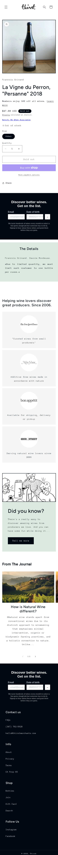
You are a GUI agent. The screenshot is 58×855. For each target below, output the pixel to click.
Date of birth (33, 212)
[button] (6, 7)
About (9, 752)
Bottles (10, 791)
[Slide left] (23, 657)
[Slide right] (35, 657)
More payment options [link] (29, 175)
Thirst (33, 854)
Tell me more (20, 540)
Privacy (10, 759)
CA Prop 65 (12, 772)
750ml (10, 137)
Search (9, 810)
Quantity (7, 143)
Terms (9, 765)
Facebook (10, 836)
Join (8, 797)
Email (11, 212)
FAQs (8, 720)
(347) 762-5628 (14, 726)
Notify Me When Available (16, 120)
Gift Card (11, 804)
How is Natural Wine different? (28, 609)
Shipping (6, 115)
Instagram (11, 829)
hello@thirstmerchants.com (21, 733)
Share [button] (9, 183)
